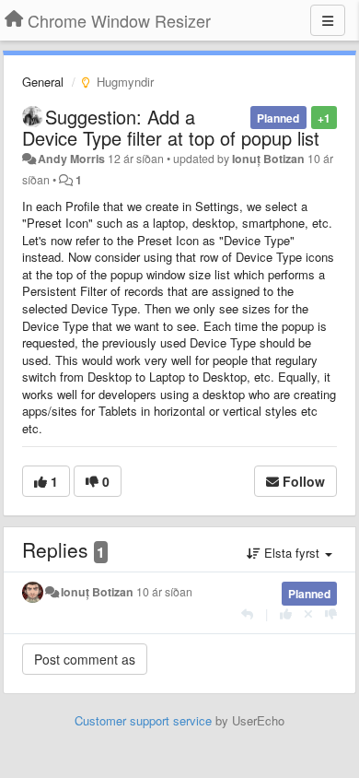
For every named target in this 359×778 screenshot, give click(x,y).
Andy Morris (71, 158)
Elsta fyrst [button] (292, 552)
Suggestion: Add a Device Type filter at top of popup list (170, 127)
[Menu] (327, 20)
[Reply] (247, 613)
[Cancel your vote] (308, 613)
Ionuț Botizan (268, 158)
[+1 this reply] (286, 613)
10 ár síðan (164, 592)
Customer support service (143, 720)
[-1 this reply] (331, 613)
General (43, 81)
